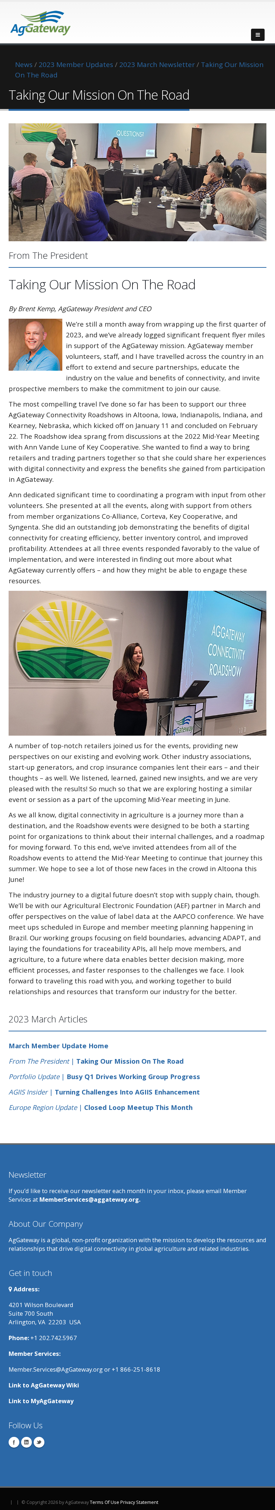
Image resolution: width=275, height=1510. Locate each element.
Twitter (39, 1442)
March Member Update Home (58, 1045)
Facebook (14, 1442)
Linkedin (26, 1442)
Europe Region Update (43, 1107)
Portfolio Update (34, 1076)
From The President (39, 1060)
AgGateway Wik (54, 1385)
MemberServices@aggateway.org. (89, 1199)
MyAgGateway (52, 1401)
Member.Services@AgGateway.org (56, 1369)
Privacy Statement (139, 1502)
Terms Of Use (104, 1502)
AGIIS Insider (28, 1091)
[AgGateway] (41, 21)
